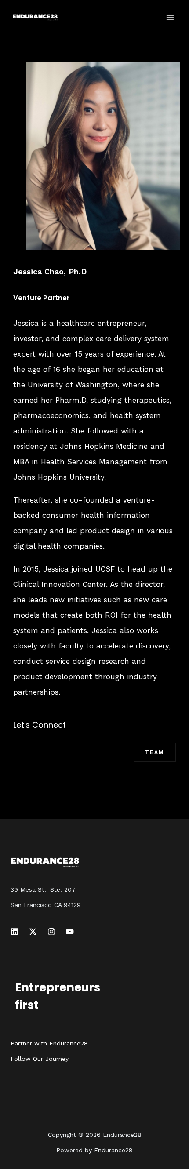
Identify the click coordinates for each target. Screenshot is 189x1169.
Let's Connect (39, 724)
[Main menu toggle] (170, 17)
